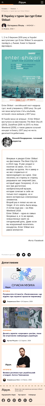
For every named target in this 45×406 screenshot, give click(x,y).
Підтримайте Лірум (9, 395)
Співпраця (32, 395)
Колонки (7, 330)
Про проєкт (22, 395)
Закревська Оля (13, 301)
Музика (6, 291)
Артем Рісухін (12, 340)
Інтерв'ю (7, 369)
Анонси (29, 25)
